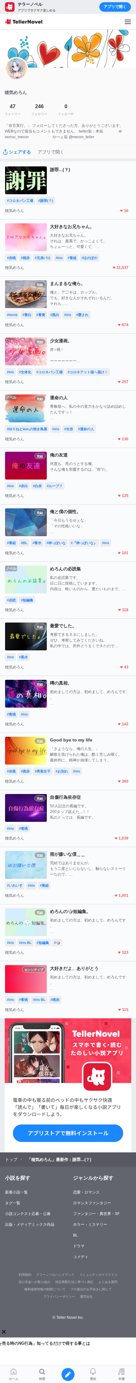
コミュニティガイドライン (98, 1274)
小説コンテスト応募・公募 (28, 1214)
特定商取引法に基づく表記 (74, 1282)
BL (75, 1235)
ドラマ (78, 1246)
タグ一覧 (12, 1203)
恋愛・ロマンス (86, 1192)
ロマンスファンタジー (92, 1203)
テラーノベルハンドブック (55, 1274)
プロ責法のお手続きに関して (91, 1289)
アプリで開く (115, 6)
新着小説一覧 (16, 1192)
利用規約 (25, 1274)
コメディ (80, 1257)
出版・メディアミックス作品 (29, 1224)
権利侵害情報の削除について (44, 1289)
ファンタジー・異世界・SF (96, 1214)
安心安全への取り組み (34, 1282)
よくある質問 (107, 1282)
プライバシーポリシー (59, 1296)
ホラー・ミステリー (90, 1224)
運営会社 (86, 1296)
